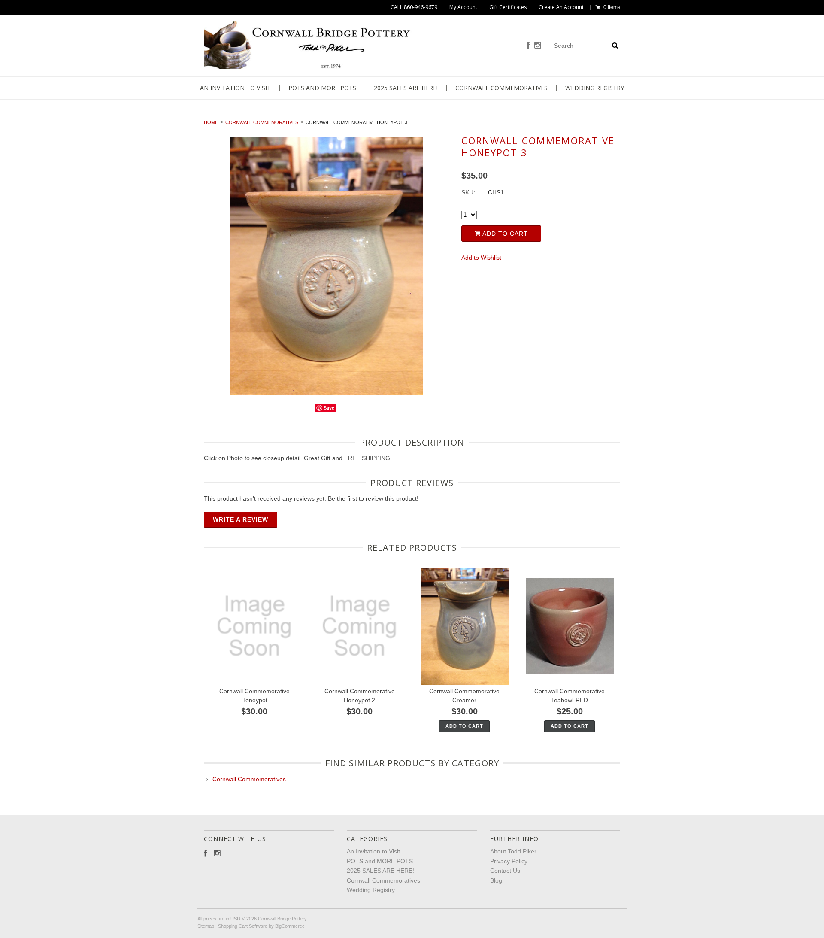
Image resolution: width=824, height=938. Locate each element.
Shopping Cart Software (242, 926)
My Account (463, 7)
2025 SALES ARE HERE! (406, 88)
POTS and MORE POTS (322, 88)
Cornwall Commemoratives (501, 88)
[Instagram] (537, 45)
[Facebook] (528, 45)
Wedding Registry (594, 88)
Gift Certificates (508, 7)
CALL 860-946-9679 (414, 7)
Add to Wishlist (481, 257)
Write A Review (240, 519)
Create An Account (561, 7)
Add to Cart (504, 233)
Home (211, 122)
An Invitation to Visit (235, 88)
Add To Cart (464, 726)
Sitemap (205, 926)
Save (329, 407)
